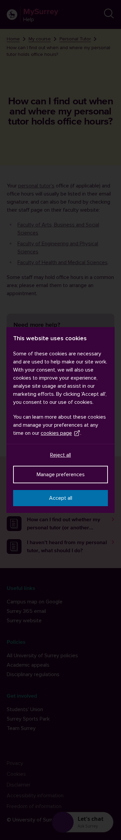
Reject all (60, 455)
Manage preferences (61, 474)
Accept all (60, 498)
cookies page (56, 433)
